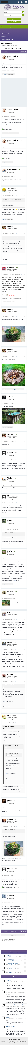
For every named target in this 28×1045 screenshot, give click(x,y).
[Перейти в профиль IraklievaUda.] (4, 170)
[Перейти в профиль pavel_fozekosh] (3, 991)
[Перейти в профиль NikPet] (4, 552)
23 (20, 56)
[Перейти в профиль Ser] (4, 614)
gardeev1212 (11, 960)
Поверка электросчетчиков (12, 963)
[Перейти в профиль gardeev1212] (3, 960)
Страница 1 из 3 (14, 52)
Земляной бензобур (10, 1026)
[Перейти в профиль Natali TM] (4, 268)
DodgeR (10, 819)
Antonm (10, 452)
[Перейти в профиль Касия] (4, 801)
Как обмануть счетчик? (11, 967)
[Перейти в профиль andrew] (4, 228)
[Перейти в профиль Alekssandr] (3, 1018)
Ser (8, 613)
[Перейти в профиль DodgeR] (4, 820)
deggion (10, 868)
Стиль (9, 1039)
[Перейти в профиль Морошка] (4, 497)
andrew (10, 226)
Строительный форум (6, 27)
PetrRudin (10, 964)
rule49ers (10, 956)
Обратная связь (16, 1039)
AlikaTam (10, 895)
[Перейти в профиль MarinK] (4, 643)
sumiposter (11, 189)
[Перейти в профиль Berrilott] (3, 1027)
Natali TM (10, 267)
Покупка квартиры (10, 959)
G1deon (10, 674)
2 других (15, 389)
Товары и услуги (5, 36)
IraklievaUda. (12, 169)
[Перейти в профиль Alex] (4, 397)
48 (16, 226)
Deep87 (4, 389)
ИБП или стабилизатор (11, 971)
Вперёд (22, 51)
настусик (4, 162)
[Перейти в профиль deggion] (4, 869)
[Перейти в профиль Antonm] (4, 453)
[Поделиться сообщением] (24, 63)
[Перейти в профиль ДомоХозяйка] (4, 57)
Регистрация (14, 21)
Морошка (10, 496)
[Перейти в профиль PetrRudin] (3, 964)
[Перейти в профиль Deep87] (4, 521)
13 (13, 396)
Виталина (10, 132)
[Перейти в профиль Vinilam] (4, 479)
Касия (9, 800)
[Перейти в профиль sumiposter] (4, 190)
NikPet (9, 551)
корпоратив (8, 955)
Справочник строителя (6, 33)
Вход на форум (14, 19)
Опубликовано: (8, 63)
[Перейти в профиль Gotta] (3, 1005)
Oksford (10, 591)
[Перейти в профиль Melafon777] (4, 717)
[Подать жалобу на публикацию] (16, 63)
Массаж (7, 1017)
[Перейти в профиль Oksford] (4, 592)
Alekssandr (11, 1018)
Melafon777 (11, 716)
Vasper (11, 389)
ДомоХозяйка (7, 45)
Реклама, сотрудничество (7, 39)
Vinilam (10, 478)
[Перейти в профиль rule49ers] (3, 956)
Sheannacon (5, 74)
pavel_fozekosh (12, 992)
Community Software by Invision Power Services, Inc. (14, 1042)
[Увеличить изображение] (16, 209)
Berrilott (11, 1028)
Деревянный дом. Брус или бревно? (14, 1005)
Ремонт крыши (9, 991)
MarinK (10, 642)
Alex (9, 396)
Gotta (10, 1006)
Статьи (3, 30)
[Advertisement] (14, 93)
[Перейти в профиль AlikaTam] (4, 896)
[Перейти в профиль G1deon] (4, 676)
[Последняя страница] (26, 52)
